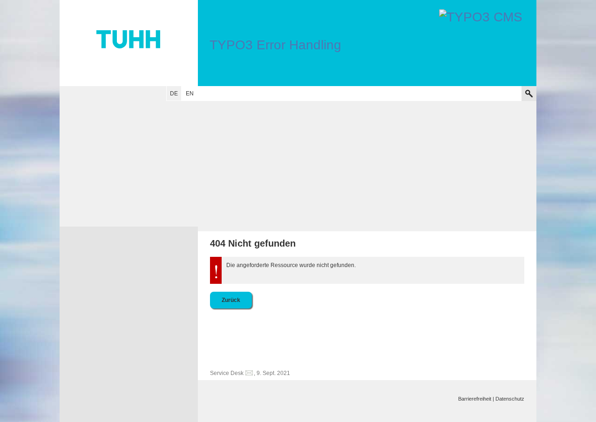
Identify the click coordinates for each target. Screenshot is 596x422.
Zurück (231, 300)
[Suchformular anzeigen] (529, 93)
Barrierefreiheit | (476, 399)
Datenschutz (509, 399)
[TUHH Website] (129, 43)
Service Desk (227, 373)
